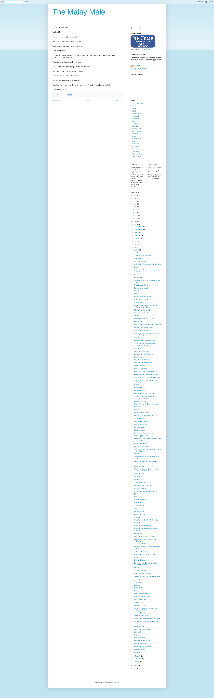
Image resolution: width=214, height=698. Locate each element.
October (137, 233)
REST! (136, 294)
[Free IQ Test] (143, 47)
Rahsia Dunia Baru (140, 368)
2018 (135, 198)
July (136, 241)
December (138, 227)
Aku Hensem (138, 533)
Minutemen (138, 388)
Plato (134, 141)
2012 (135, 215)
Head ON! (137, 568)
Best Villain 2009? (140, 261)
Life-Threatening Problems (143, 573)
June (136, 244)
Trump (136, 253)
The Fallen (137, 523)
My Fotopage (136, 131)
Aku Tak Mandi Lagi (140, 424)
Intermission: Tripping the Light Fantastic (147, 264)
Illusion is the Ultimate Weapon (144, 341)
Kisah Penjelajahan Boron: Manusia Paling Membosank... (146, 470)
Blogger (116, 682)
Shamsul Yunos (137, 154)
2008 (135, 665)
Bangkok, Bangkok (140, 488)
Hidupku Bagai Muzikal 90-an (144, 393)
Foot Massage (139, 338)
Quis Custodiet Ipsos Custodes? (145, 536)
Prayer (136, 267)
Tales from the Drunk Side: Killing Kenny (147, 576)
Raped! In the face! (140, 401)
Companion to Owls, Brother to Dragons (147, 324)
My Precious (138, 477)
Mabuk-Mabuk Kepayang (142, 526)
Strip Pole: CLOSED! (141, 360)
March (136, 656)
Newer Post (57, 101)
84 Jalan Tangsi (137, 106)
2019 (135, 195)
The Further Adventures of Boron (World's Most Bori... (145, 344)
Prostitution (138, 652)
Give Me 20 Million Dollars (143, 363)
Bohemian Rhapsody (141, 288)
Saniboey (135, 151)
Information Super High (142, 299)
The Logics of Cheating (142, 285)
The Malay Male (79, 12)
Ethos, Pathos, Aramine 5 (142, 297)
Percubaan (138, 277)
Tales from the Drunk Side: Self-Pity (146, 520)
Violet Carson (138, 479)
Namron (135, 136)
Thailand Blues (139, 474)
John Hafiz (136, 124)
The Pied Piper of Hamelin (143, 255)
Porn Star (135, 144)
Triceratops (138, 582)
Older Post (118, 101)
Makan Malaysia (139, 588)
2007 (135, 668)
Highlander (138, 321)
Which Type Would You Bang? (144, 491)
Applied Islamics (139, 366)
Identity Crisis (138, 591)
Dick (135, 494)
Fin (135, 275)
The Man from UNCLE (141, 616)
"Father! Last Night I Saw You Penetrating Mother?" (144, 397)
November (138, 230)
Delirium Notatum (140, 560)
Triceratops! (138, 579)
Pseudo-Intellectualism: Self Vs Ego (146, 374)
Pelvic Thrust (138, 497)
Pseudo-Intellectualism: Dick (143, 646)
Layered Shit (138, 632)
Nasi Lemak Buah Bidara (142, 629)
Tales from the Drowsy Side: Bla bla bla (147, 377)
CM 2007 (137, 454)
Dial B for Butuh (139, 430)
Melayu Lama (137, 129)
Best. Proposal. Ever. (141, 436)
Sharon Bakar (137, 156)
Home (88, 101)
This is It (137, 517)
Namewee (135, 134)
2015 (135, 207)
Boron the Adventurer (141, 594)
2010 (135, 221)
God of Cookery (139, 605)
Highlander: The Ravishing (143, 310)
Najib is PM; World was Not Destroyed (147, 619)
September (138, 235)
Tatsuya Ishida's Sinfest (140, 159)
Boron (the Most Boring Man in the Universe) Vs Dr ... (145, 564)
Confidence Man (139, 511)
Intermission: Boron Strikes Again (145, 554)
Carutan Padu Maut (140, 500)
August (137, 238)
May (136, 247)
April (136, 250)
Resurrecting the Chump (142, 485)
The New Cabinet (140, 570)
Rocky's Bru (136, 149)
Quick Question (139, 626)
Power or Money (139, 466)
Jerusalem (137, 585)
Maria (136, 602)
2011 (135, 218)
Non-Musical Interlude (141, 351)
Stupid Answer (139, 418)
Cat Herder (138, 635)
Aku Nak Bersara (140, 599)
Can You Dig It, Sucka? (142, 446)
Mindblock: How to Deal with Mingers (146, 404)
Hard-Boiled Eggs (140, 514)
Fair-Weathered (139, 649)
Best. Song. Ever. (140, 638)
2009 (135, 224)
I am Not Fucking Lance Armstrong (145, 371)
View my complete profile (139, 69)
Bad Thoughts (139, 357)
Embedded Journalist (141, 413)
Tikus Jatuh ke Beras (141, 544)
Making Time (138, 302)
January (137, 662)
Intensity (137, 410)
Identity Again (138, 503)
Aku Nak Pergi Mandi (141, 421)
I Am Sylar (137, 291)
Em (133, 121)
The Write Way (139, 505)
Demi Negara (136, 118)
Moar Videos (138, 258)
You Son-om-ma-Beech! (142, 641)
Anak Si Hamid (137, 113)
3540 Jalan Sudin (138, 103)
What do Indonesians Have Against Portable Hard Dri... (146, 306)
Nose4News (136, 139)
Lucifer (136, 385)
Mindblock (137, 407)
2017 (135, 201)
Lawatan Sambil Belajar (142, 596)
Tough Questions (140, 551)
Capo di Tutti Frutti (140, 644)
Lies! (135, 508)
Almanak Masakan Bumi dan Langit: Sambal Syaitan (146, 609)
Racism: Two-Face (140, 443)
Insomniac (137, 348)
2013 (135, 213)
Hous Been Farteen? (141, 313)
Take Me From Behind (141, 613)
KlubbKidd (135, 126)
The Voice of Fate (140, 482)
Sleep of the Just (139, 557)
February (137, 659)
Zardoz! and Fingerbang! (142, 433)
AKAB (134, 111)
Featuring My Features (141, 330)
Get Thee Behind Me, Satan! (143, 327)
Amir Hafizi (137, 65)
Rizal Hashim (136, 146)
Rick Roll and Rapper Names (144, 416)
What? (136, 316)
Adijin (134, 108)
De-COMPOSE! (139, 427)
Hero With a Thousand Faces (144, 319)
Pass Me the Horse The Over (144, 354)
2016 (135, 204)
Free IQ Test (146, 49)
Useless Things (139, 391)
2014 (135, 210)
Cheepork (135, 116)
